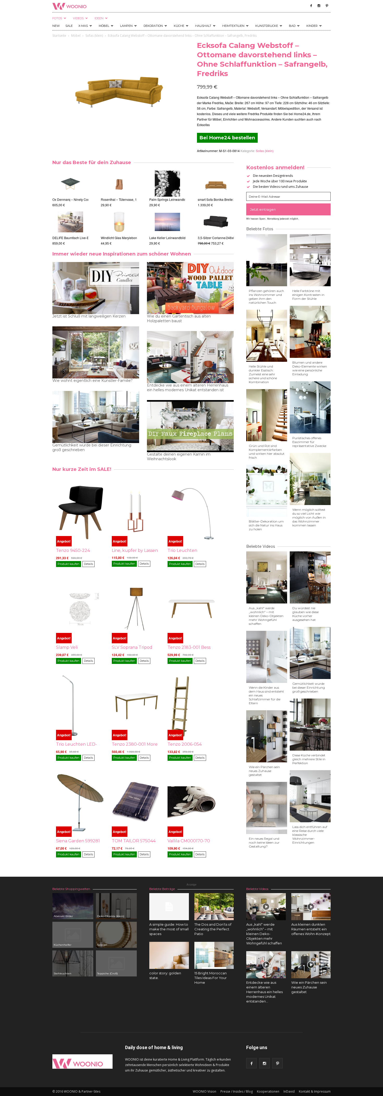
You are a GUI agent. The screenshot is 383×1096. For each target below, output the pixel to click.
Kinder (312, 26)
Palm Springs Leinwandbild (174, 199)
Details (88, 564)
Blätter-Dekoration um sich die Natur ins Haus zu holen (266, 525)
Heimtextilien (233, 26)
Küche (179, 26)
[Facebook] (311, 6)
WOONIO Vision (204, 1091)
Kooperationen (268, 1091)
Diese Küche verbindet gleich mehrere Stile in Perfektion (308, 759)
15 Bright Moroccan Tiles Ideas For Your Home (210, 978)
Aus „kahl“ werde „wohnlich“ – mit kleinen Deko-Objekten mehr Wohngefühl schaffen (266, 616)
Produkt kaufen (68, 564)
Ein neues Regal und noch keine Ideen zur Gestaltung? (264, 842)
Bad (292, 26)
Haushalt (203, 26)
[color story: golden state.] (169, 955)
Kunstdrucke (266, 26)
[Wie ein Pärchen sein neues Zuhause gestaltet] (311, 964)
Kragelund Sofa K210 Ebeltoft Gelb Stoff (199, 237)
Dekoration (153, 26)
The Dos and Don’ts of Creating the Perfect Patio (212, 929)
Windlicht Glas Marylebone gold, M (127, 237)
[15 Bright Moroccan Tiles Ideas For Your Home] (214, 955)
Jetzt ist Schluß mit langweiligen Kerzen (89, 316)
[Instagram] (319, 6)
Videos (78, 18)
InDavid (289, 1091)
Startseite (59, 35)
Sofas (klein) (94, 35)
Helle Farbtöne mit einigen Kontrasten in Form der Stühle (308, 295)
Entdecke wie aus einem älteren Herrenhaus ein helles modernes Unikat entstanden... (264, 991)
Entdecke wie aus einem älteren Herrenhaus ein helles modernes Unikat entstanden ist (187, 387)
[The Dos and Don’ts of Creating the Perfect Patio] (214, 906)
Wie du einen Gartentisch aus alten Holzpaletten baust (179, 318)
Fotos (57, 18)
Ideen (99, 18)
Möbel (104, 26)
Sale (69, 26)
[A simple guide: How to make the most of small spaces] (169, 906)
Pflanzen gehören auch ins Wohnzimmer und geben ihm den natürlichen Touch (266, 296)
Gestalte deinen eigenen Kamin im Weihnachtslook (179, 456)
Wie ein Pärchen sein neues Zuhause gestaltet (264, 771)
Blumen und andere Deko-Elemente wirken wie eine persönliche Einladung (309, 368)
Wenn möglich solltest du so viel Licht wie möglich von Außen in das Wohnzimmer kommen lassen (309, 517)
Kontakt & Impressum (315, 1091)
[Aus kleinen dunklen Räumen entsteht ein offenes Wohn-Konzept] (311, 906)
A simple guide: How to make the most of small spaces (169, 929)
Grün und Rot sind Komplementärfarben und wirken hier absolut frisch (267, 451)
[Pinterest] (327, 6)
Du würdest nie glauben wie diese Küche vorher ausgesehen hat (305, 614)
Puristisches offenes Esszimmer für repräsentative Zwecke (309, 442)
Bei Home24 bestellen (227, 138)
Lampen (126, 26)
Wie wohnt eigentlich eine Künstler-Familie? (92, 380)
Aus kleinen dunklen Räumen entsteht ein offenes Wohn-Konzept (311, 929)
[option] (70, 205)
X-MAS (83, 26)
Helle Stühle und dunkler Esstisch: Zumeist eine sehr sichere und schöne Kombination (263, 374)
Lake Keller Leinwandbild (173, 237)
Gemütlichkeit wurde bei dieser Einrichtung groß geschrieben (91, 447)
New (56, 26)
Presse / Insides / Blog (236, 1091)
